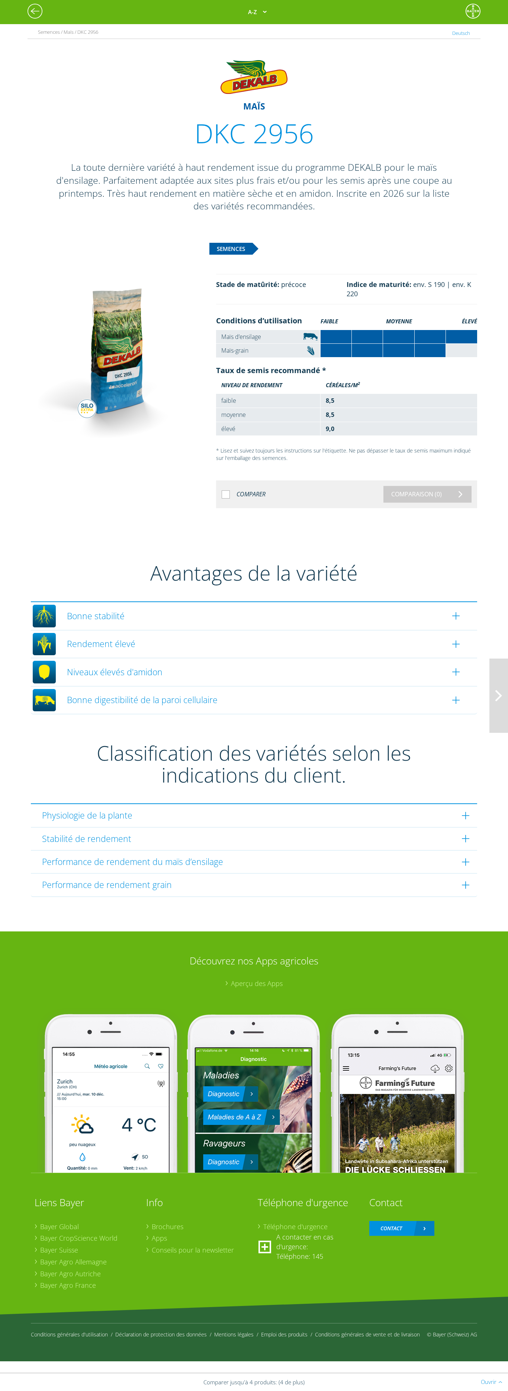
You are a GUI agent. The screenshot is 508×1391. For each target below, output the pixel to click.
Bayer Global (59, 1226)
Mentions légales (234, 1334)
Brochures (167, 1226)
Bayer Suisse (59, 1249)
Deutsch (461, 33)
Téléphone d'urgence (295, 1226)
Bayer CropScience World (79, 1238)
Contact (391, 1228)
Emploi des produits (284, 1334)
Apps (159, 1238)
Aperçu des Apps (257, 983)
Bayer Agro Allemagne (73, 1261)
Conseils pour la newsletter (193, 1249)
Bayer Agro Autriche (70, 1273)
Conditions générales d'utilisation (69, 1334)
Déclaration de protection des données (161, 1334)
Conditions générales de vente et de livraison (367, 1334)
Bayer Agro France (68, 1285)
